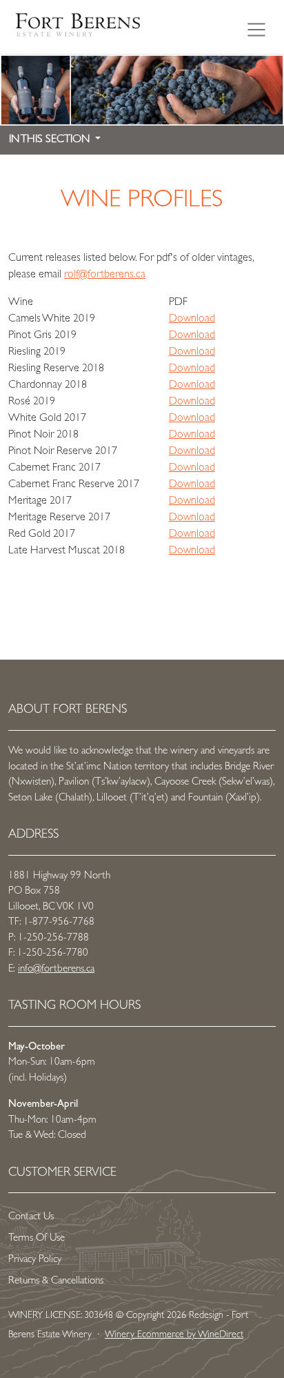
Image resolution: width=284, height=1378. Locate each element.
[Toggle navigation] (256, 27)
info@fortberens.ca (56, 970)
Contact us (31, 1217)
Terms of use (36, 1239)
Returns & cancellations (55, 1282)
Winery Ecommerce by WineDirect (174, 1335)
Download (192, 319)
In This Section (50, 140)
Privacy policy (34, 1260)
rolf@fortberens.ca (104, 275)
